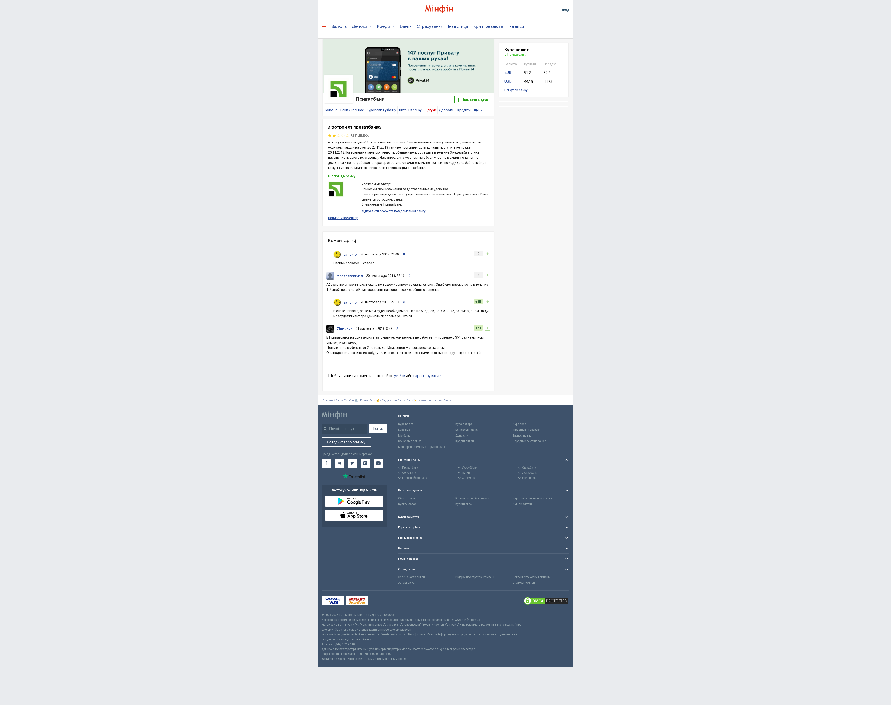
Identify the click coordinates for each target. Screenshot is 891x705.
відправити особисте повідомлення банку (394, 211)
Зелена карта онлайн (412, 577)
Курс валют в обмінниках (472, 498)
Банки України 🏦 (347, 400)
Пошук (378, 428)
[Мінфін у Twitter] (352, 463)
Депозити (362, 26)
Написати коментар (343, 218)
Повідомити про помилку (346, 442)
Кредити (386, 26)
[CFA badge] (381, 601)
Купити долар (407, 504)
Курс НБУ (404, 429)
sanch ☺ (350, 254)
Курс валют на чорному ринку (532, 498)
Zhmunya (344, 329)
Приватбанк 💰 (369, 400)
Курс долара (463, 424)
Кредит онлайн (465, 441)
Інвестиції (458, 26)
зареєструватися (427, 376)
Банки (406, 26)
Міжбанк (404, 435)
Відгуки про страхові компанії (475, 577)
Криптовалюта (488, 26)
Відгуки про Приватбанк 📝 (399, 400)
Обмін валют (406, 498)
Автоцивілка (406, 582)
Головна (331, 110)
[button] (484, 48)
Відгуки (430, 110)
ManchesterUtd (350, 276)
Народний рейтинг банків (529, 441)
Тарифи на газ (522, 435)
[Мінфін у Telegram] (339, 463)
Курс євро (519, 424)
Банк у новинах (352, 110)
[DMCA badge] (546, 601)
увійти (399, 376)
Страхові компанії (524, 582)
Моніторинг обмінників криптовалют (422, 447)
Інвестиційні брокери (526, 429)
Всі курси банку (516, 90)
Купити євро (463, 504)
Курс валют (405, 424)
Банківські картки (466, 429)
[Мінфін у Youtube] (378, 463)
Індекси (516, 26)
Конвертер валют (409, 441)
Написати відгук (474, 100)
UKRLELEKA (360, 135)
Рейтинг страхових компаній (531, 577)
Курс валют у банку (381, 110)
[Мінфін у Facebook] (326, 463)
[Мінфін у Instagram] (365, 463)
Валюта (339, 26)
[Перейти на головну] (445, 10)
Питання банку (410, 110)
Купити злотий (522, 504)
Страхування (430, 26)
